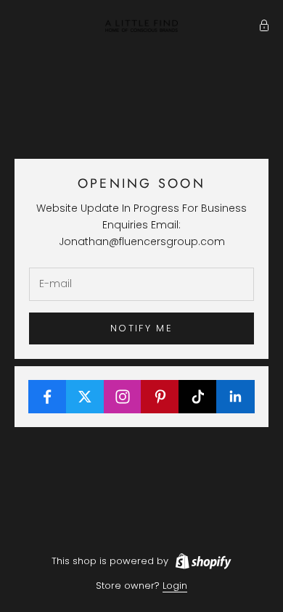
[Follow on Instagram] (123, 397)
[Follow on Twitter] (85, 397)
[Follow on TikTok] (197, 397)
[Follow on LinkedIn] (235, 397)
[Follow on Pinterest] (160, 397)
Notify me (141, 328)
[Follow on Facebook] (47, 397)
